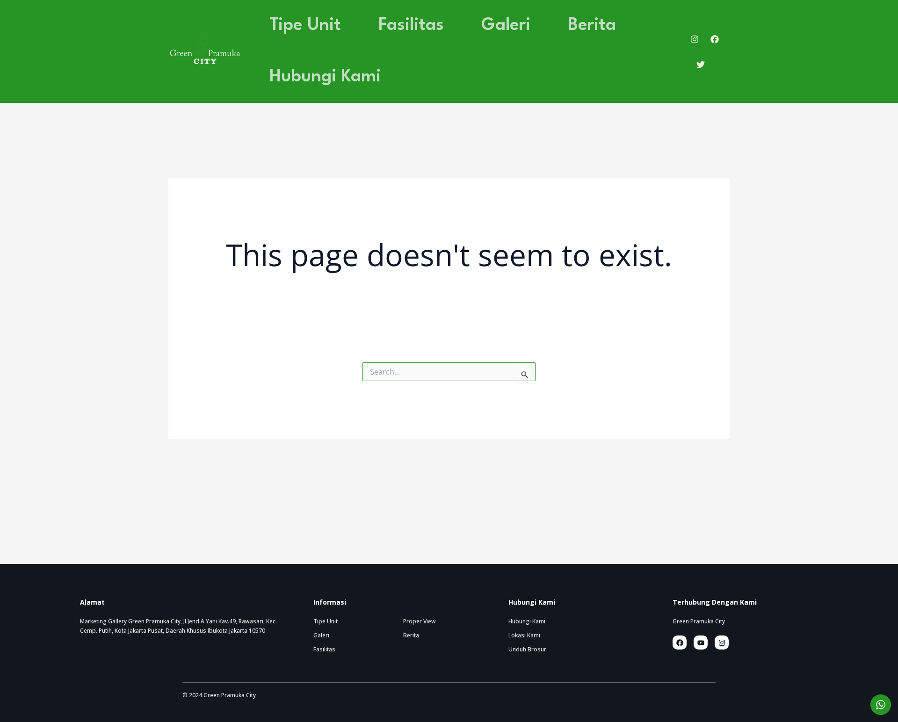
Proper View (419, 621)
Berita (592, 25)
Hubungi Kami (325, 77)
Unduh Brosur (527, 649)
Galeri (505, 25)
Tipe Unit (305, 25)
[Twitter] (700, 64)
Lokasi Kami (524, 635)
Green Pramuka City (699, 621)
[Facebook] (714, 39)
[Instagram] (694, 39)
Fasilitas (411, 25)
